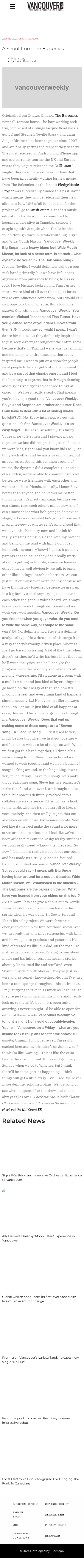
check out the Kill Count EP (21, 1109)
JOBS (16, 1525)
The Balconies (66, 115)
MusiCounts (40, 210)
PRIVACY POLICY (55, 1525)
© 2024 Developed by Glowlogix (42, 1551)
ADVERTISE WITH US (26, 1504)
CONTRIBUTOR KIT (57, 1504)
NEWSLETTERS (54, 1514)
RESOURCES (53, 1535)
